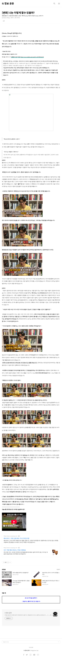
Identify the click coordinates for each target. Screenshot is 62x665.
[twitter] (27, 655)
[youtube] (34, 655)
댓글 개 (4, 593)
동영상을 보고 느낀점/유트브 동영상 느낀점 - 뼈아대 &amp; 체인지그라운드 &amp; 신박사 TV (22, 16)
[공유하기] (8, 562)
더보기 (58, 569)
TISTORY (31, 647)
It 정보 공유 (8, 3)
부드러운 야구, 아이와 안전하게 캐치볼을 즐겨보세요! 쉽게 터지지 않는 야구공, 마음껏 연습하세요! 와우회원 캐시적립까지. (26, 553)
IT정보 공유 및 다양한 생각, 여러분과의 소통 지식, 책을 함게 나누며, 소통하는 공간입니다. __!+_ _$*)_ (28, 615)
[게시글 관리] (10, 562)
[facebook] (23, 655)
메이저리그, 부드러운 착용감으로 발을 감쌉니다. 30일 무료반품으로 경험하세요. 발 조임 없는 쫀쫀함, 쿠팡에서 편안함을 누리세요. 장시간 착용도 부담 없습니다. (31, 541)
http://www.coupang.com (10, 536)
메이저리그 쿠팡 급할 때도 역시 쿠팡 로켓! (16, 538)
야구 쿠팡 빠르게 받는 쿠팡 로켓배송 (15, 550)
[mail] (38, 655)
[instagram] (30, 655)
